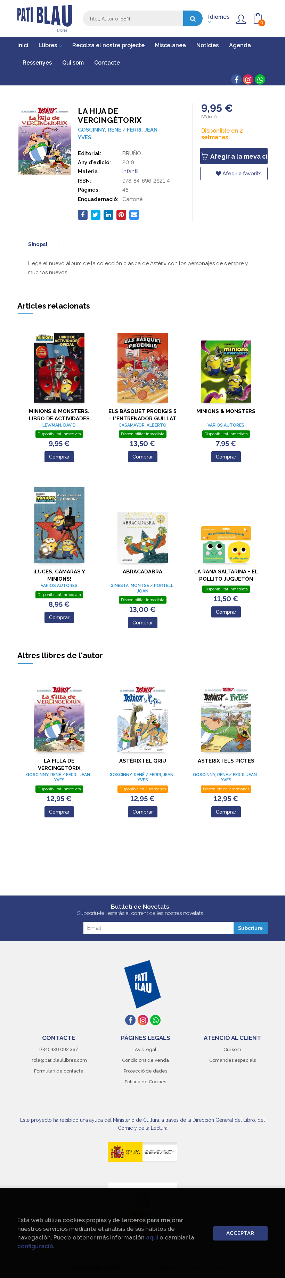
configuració (35, 1246)
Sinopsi (37, 244)
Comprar (59, 457)
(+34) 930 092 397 (58, 1049)
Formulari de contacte (58, 1071)
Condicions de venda (145, 1060)
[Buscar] (193, 18)
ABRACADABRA (142, 572)
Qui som (232, 1049)
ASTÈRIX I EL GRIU (142, 761)
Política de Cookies (145, 1081)
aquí (152, 1237)
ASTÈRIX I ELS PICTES (226, 761)
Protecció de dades (145, 1071)
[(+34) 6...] (260, 79)
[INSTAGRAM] (248, 79)
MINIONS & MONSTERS (225, 411)
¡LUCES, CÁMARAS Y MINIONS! (59, 575)
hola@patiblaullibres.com (59, 1060)
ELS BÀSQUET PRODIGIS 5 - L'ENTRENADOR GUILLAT (142, 415)
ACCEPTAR (240, 1233)
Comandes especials (232, 1060)
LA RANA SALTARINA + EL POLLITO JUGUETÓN (226, 575)
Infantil (130, 171)
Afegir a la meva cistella (238, 156)
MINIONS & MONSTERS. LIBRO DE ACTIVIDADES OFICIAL (59, 415)
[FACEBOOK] (236, 79)
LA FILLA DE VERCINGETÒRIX (59, 764)
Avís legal (145, 1049)
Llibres (48, 45)
